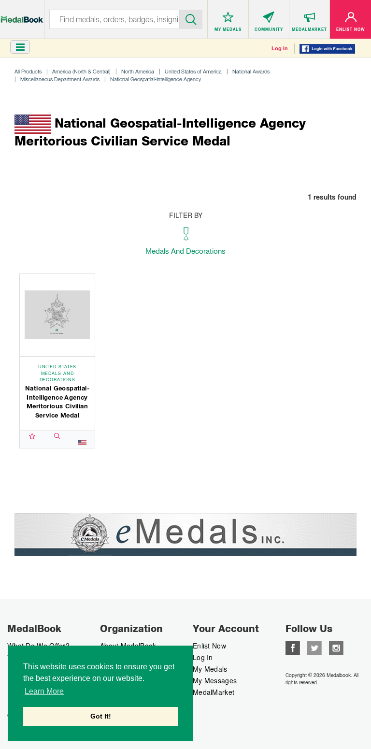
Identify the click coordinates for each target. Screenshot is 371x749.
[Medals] (22, 14)
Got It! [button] (100, 716)
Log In (203, 657)
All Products (28, 71)
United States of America (193, 71)
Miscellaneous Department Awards (60, 79)
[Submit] (191, 18)
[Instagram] (336, 647)
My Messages (215, 680)
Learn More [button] (44, 691)
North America (137, 71)
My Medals (210, 669)
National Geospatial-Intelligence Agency (155, 79)
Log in (279, 48)
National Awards (251, 71)
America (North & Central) (81, 71)
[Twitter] (314, 647)
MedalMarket (213, 692)
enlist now (209, 645)
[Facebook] (292, 647)
